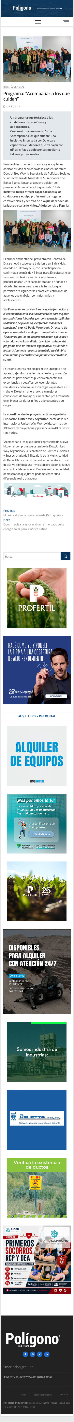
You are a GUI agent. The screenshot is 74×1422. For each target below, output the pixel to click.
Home (24, 1394)
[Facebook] (25, 1354)
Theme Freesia (49, 1402)
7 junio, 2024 (13, 106)
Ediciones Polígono (43, 1394)
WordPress (64, 1402)
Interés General (13, 86)
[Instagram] (32, 1354)
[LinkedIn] (47, 1354)
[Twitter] (39, 1354)
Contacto (63, 1394)
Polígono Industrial (15, 1402)
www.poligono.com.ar (38, 1376)
